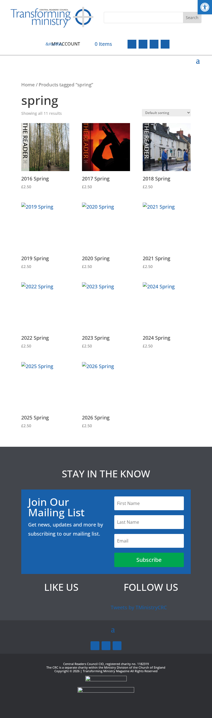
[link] (205, 7)
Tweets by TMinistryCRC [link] (139, 607)
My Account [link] (65, 44)
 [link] (165, 44)
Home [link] (28, 84)
